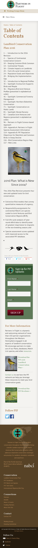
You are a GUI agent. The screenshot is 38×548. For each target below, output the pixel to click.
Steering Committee (10, 524)
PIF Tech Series (8, 486)
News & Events (9, 502)
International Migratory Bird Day (14, 488)
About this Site (8, 507)
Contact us (9, 375)
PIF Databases (8, 480)
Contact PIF (7, 516)
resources (27, 351)
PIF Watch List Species (11, 483)
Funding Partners (9, 505)
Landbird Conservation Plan (12, 478)
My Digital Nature (18, 531)
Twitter (8, 545)
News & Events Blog (12, 538)
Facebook (8, 542)
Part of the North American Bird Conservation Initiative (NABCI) (13, 464)
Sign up (15, 312)
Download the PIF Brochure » (24, 390)
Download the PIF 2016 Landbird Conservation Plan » (24, 362)
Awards (6, 500)
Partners (6, 497)
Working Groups (8, 521)
